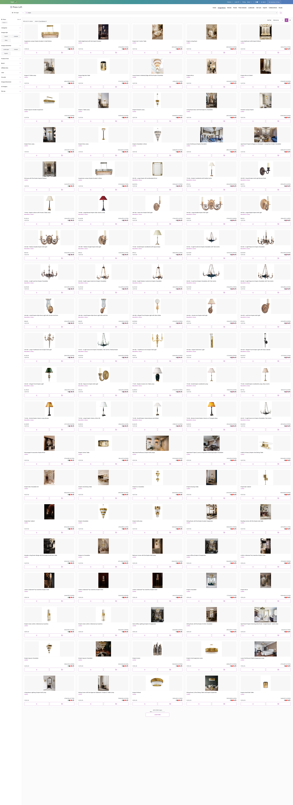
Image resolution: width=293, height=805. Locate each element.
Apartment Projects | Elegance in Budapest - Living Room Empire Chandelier (261, 144)
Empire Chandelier (83, 521)
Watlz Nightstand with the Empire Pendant (89, 41)
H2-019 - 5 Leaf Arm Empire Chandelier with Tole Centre (201, 281)
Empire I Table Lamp (84, 109)
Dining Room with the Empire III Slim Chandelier (199, 624)
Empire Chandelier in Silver (140, 144)
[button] (14, 2)
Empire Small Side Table (247, 692)
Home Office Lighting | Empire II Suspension (144, 624)
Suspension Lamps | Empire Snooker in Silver (90, 178)
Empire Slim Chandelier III (31, 486)
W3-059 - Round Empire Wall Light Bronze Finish (253, 178)
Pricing (244, 2)
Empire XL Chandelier (138, 486)
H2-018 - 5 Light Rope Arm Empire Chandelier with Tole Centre (257, 281)
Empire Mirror (190, 75)
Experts (265, 7)
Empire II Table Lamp (30, 75)
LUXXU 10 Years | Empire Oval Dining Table (252, 452)
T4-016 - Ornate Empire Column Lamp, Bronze (36, 418)
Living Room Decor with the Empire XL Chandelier (200, 109)
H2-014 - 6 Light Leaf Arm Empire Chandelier (36, 281)
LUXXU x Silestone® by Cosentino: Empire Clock (253, 555)
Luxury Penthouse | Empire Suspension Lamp (252, 658)
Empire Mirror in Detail (246, 75)
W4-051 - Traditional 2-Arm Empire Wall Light (145, 349)
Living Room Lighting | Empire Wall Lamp (35, 692)
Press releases (242, 7)
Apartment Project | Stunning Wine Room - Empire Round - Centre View (259, 624)
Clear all (19, 19)
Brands (229, 7)
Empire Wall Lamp (137, 521)
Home (214, 7)
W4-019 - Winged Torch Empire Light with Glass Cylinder (255, 349)
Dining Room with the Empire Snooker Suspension (200, 521)
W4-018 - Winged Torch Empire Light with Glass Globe (147, 315)
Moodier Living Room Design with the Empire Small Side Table (40, 555)
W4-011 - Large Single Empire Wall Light (251, 212)
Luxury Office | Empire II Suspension (196, 555)
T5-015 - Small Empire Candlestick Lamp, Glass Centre (255, 384)
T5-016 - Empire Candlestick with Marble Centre (199, 178)
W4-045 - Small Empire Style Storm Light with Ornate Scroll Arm (41, 315)
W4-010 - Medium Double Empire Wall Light (35, 247)
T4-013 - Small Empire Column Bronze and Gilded (146, 418)
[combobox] (278, 20)
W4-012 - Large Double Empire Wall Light (197, 212)
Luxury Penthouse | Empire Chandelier (197, 144)
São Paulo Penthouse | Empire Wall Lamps (144, 452)
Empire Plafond (137, 692)
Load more (157, 714)
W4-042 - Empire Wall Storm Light (195, 349)
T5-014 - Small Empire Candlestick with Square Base (146, 247)
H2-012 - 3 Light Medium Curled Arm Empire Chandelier (147, 281)
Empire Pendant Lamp (138, 109)
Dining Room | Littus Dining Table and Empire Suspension (202, 692)
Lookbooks (251, 7)
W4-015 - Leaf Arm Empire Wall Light (250, 315)
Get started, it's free (274, 2)
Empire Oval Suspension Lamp (195, 658)
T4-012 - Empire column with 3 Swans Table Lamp (37, 212)
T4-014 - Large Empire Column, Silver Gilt (89, 418)
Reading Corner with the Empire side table (252, 521)
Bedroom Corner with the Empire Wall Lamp (144, 555)
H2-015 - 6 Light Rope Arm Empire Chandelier (253, 247)
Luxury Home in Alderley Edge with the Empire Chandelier (148, 75)
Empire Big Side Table (84, 75)
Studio (280, 7)
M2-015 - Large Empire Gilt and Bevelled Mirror (145, 178)
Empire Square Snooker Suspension (33, 109)
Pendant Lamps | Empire (247, 109)
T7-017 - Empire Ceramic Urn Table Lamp (143, 384)
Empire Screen (136, 658)
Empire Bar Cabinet (246, 486)
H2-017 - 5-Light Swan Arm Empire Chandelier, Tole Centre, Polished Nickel (98, 349)
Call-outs (258, 7)
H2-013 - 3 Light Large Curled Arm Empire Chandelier (92, 281)
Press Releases (42, 21)
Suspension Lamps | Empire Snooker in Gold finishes (38, 41)
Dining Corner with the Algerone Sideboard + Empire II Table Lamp (96, 692)
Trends (235, 7)
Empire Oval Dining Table (85, 486)
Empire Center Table (83, 452)
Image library (222, 7)
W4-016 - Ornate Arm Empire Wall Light (197, 315)
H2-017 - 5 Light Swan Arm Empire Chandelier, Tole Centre (256, 418)
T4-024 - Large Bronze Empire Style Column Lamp (91, 212)
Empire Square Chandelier (31, 658)
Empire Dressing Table (192, 486)
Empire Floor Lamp (29, 144)
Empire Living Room (192, 41)
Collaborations (273, 7)
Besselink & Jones (137, 180)
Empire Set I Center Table (139, 41)
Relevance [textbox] (276, 20)
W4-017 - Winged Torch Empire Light (34, 384)
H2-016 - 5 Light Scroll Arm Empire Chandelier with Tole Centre (203, 247)
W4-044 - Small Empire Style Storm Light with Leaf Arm (93, 315)
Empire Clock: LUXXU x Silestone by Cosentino (36, 624)
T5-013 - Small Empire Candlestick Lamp (197, 384)
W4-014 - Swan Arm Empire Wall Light (143, 212)
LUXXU (26, 43)
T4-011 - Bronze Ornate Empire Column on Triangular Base (202, 418)
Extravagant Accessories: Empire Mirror (34, 452)
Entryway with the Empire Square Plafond (35, 178)
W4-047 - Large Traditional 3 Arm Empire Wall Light (38, 349)
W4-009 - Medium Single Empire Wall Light (89, 247)
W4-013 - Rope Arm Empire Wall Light (88, 384)
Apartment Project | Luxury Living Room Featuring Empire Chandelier (205, 452)
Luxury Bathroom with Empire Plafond (251, 41)
